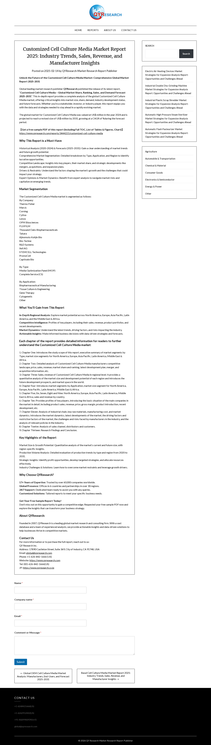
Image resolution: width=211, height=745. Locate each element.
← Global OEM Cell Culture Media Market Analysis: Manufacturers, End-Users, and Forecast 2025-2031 (43, 676)
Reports (93, 30)
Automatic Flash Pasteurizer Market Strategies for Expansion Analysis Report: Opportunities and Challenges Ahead (166, 133)
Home (78, 30)
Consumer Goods (154, 172)
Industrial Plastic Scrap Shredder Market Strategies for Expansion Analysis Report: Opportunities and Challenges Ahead (166, 104)
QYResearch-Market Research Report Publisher (89, 70)
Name (18, 583)
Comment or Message (27, 632)
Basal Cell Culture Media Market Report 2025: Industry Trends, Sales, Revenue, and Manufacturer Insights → (106, 675)
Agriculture (151, 151)
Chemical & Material (155, 165)
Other (148, 193)
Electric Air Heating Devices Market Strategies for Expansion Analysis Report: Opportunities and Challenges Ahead (166, 75)
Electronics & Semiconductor (160, 179)
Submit (21, 662)
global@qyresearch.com (39, 552)
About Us (110, 30)
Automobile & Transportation (160, 158)
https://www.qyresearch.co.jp (38, 567)
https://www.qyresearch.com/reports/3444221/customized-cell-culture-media (61, 133)
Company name (24, 599)
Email (18, 616)
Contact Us (128, 30)
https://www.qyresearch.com (45, 560)
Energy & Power (153, 186)
